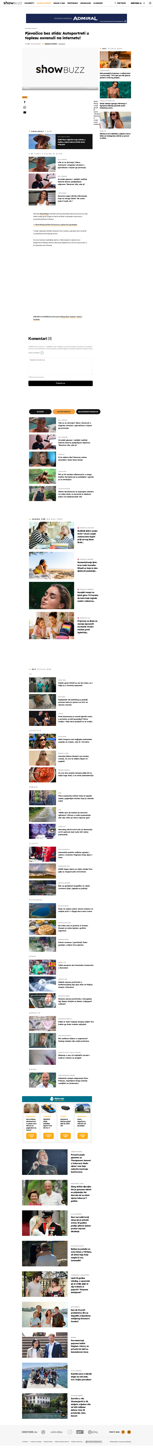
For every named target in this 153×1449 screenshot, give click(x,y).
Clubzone (98, 3)
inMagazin (85, 3)
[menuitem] (150, 3)
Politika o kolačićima (77, 1441)
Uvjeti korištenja (48, 1441)
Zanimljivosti (44, 3)
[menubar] (150, 3)
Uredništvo (25, 1441)
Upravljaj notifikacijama (94, 1441)
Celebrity (29, 3)
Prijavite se (60, 383)
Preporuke (72, 3)
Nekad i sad (59, 3)
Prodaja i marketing (35, 1441)
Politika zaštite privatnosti (62, 1441)
